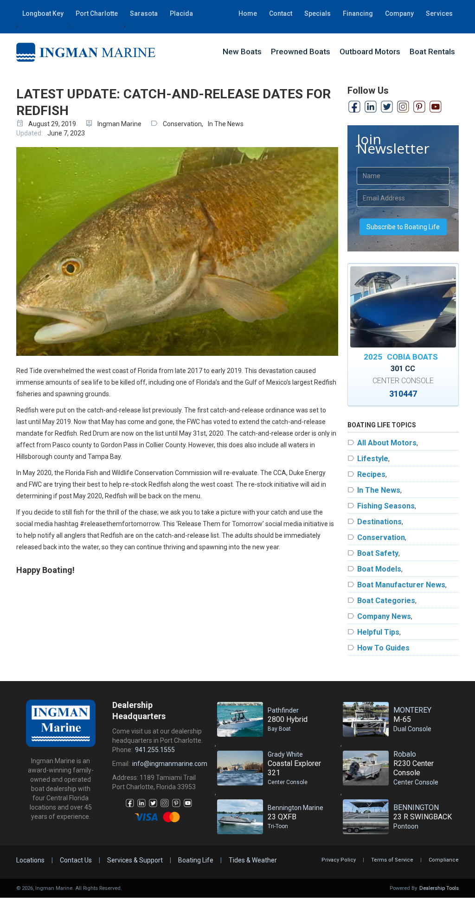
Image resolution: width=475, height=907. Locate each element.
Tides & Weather (253, 860)
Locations (30, 860)
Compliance (444, 860)
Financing (358, 13)
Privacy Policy (338, 860)
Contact (280, 13)
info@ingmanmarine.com (169, 763)
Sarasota (144, 13)
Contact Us (76, 860)
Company (399, 13)
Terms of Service (392, 860)
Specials (317, 13)
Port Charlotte (97, 13)
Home (247, 13)
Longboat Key (43, 13)
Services (439, 13)
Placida (181, 13)
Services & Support (135, 860)
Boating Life (195, 860)
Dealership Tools (439, 888)
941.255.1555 (155, 749)
